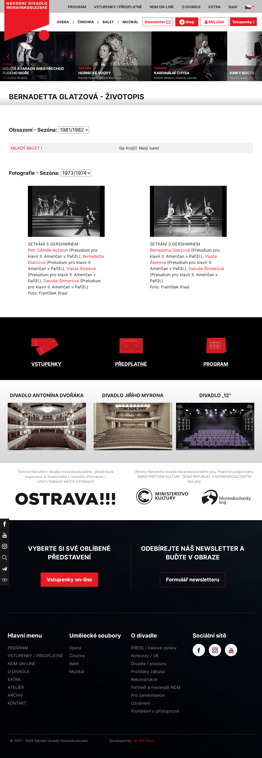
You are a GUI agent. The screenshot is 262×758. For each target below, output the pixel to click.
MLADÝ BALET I (26, 148)
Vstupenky (242, 22)
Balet (74, 663)
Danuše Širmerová (61, 280)
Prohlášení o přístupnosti (155, 711)
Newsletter (155, 22)
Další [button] (232, 7)
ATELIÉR (16, 687)
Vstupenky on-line (69, 580)
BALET (108, 22)
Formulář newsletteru (192, 580)
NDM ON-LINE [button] (162, 7)
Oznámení (140, 703)
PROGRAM (215, 364)
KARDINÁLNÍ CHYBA (158, 73)
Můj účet (216, 22)
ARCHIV (15, 695)
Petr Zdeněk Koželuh (48, 250)
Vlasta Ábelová (81, 268)
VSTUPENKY (46, 364)
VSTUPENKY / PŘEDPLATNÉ (35, 655)
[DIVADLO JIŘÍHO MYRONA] (133, 426)
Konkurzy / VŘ (144, 655)
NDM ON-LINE (22, 663)
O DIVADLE (18, 671)
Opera (75, 647)
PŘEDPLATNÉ (131, 364)
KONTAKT (17, 703)
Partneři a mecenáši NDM (155, 687)
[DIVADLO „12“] (215, 426)
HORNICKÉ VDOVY (81, 73)
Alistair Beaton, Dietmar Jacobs (162, 78)
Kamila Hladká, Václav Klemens (86, 78)
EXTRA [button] (215, 7)
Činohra (76, 655)
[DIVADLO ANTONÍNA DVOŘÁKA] (47, 426)
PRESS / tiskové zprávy (154, 647)
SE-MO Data (143, 741)
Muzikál (76, 671)
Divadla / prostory (148, 663)
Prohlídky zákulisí (148, 671)
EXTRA (14, 679)
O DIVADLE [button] (191, 7)
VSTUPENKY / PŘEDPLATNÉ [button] (118, 7)
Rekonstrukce (144, 679)
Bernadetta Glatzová (170, 250)
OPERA (63, 22)
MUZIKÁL (130, 22)
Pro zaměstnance (148, 695)
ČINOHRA (86, 22)
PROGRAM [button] (77, 7)
